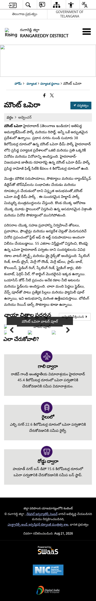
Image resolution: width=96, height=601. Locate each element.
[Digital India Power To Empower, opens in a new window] (48, 591)
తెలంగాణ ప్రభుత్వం (24, 14)
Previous (12, 330)
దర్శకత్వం (82, 105)
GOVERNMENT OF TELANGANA (69, 14)
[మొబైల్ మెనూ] (86, 31)
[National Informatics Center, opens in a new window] (48, 570)
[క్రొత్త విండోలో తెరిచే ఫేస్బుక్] (44, 96)
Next (68, 330)
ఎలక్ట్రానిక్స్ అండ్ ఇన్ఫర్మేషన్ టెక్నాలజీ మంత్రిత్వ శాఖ (38, 524)
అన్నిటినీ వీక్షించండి (73, 316)
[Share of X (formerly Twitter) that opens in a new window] (52, 96)
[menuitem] (12, 4)
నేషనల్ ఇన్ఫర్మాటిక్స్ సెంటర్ (42, 514)
